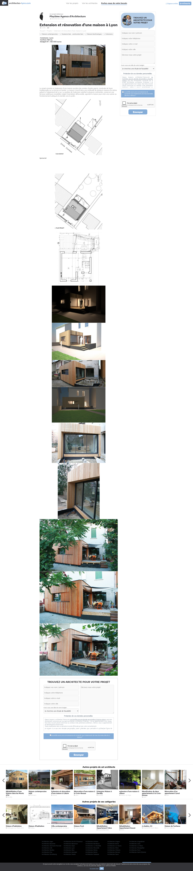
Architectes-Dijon (69, 846)
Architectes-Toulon (70, 854)
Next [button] (190, 780)
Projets (49, 31)
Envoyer (79, 754)
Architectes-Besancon (71, 843)
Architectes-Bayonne (48, 843)
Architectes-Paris (135, 850)
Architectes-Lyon (69, 848)
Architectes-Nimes (92, 850)
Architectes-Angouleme (137, 841)
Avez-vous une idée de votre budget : (55, 707)
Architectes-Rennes (113, 852)
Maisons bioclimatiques (94, 34)
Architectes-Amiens (92, 841)
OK (102, 868)
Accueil (42, 31)
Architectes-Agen (47, 841)
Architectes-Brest (113, 843)
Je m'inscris (185, 3)
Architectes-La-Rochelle (93, 846)
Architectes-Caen (134, 843)
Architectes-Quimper (70, 852)
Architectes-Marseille (92, 848)
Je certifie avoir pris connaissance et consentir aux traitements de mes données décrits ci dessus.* (80, 736)
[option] (17, 784)
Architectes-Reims (91, 852)
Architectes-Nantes (48, 850)
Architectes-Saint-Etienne (137, 852)
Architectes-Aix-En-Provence (73, 841)
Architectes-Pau (47, 852)
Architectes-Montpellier (137, 848)
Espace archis (172, 3)
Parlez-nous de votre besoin (114, 3)
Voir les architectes (90, 3)
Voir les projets (72, 3)
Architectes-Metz (113, 848)
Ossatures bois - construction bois (72, 34)
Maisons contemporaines (50, 34)
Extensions (109, 34)
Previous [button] (3, 780)
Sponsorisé (43, 158)
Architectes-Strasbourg (49, 854)
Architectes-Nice (69, 850)
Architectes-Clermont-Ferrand (51, 846)
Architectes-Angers (113, 841)
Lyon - (45, 28)
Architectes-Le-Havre (114, 846)
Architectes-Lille (47, 848)
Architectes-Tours (113, 854)
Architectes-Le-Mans (136, 846)
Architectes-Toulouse (92, 854)
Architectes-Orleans (113, 850)
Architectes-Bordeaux (93, 843)
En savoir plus (94, 868)
